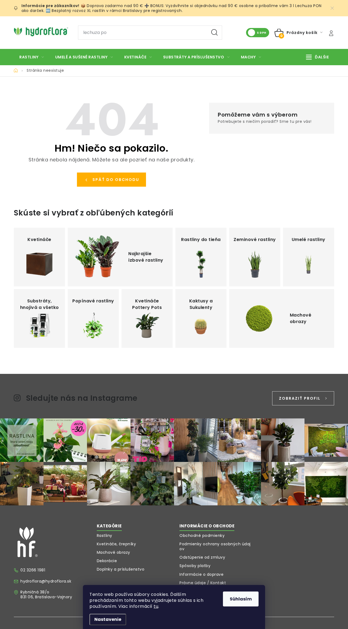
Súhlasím (241, 599)
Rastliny (104, 535)
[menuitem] (31, 57)
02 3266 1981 (32, 570)
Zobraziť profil (300, 398)
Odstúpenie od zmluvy (202, 557)
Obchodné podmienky (202, 535)
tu (156, 606)
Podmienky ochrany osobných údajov (215, 546)
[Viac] (317, 57)
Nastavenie (107, 619)
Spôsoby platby (194, 565)
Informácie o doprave (201, 574)
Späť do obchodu (115, 179)
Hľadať (214, 33)
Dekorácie (107, 560)
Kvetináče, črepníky (116, 544)
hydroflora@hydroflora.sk (45, 581)
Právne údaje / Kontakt (202, 582)
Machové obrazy (113, 552)
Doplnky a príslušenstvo (121, 569)
